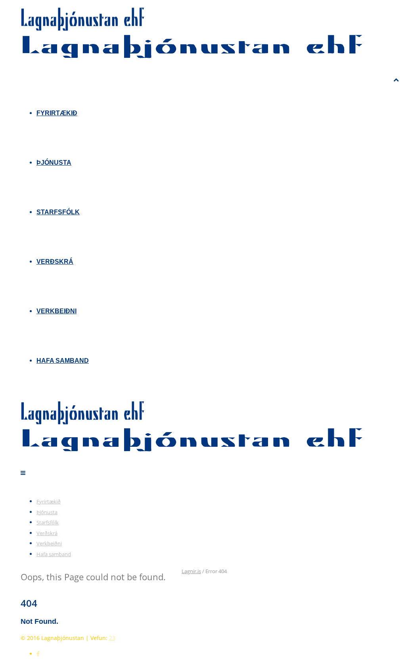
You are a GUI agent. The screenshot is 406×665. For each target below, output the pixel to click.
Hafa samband (62, 360)
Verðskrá (54, 261)
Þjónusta (53, 162)
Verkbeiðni (56, 311)
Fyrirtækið (56, 113)
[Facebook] (38, 653)
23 (112, 638)
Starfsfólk (58, 212)
